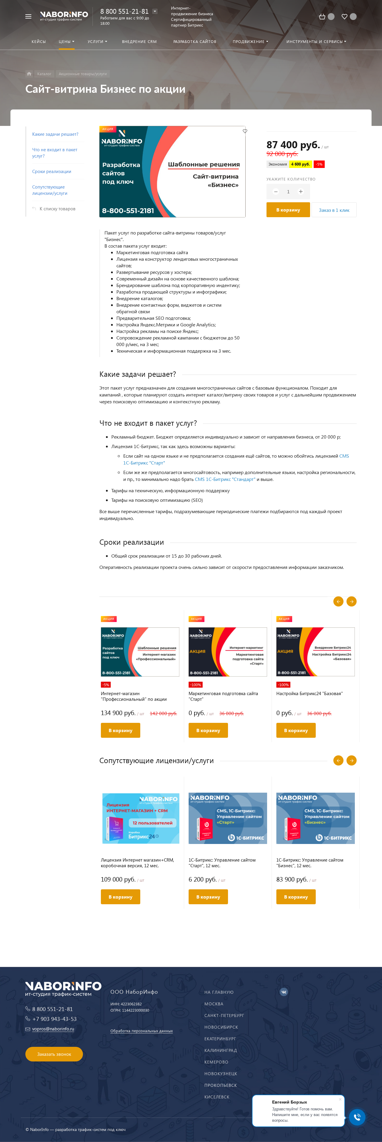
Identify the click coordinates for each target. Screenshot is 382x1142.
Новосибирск (221, 1027)
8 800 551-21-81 (124, 11)
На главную (219, 992)
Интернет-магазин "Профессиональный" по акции (134, 696)
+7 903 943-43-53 (54, 1018)
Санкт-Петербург (224, 1015)
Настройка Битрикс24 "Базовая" (309, 693)
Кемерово (216, 1062)
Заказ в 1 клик (334, 210)
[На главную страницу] (64, 16)
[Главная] (29, 74)
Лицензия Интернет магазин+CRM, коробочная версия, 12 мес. (137, 862)
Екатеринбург (220, 1038)
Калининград (220, 1050)
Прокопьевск (220, 1085)
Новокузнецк (220, 1073)
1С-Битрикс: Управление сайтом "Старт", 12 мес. (222, 862)
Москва (214, 1004)
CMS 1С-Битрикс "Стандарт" (225, 479)
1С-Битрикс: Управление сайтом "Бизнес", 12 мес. (310, 862)
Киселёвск (216, 1097)
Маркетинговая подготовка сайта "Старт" (223, 696)
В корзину (288, 209)
